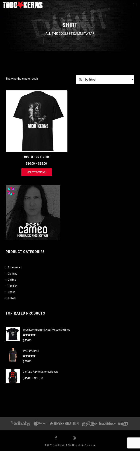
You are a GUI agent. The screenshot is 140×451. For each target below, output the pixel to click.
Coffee (12, 279)
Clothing (12, 273)
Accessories (15, 267)
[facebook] (56, 438)
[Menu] (135, 5)
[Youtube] (123, 424)
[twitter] (65, 438)
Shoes (11, 291)
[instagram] (74, 438)
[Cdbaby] (21, 424)
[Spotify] (89, 424)
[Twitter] (107, 424)
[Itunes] (40, 424)
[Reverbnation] (64, 424)
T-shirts (12, 298)
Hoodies (12, 285)
